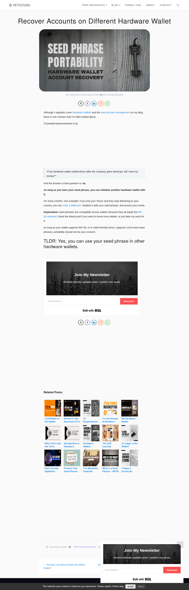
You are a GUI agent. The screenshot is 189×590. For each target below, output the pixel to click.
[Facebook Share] (87, 103)
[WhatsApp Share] (107, 103)
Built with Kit (92, 310)
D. (19, 5)
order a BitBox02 (71, 205)
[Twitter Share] (80, 103)
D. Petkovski (73, 95)
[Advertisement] (94, 147)
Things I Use (133, 5)
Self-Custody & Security (112, 95)
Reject (140, 586)
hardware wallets (82, 112)
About (150, 5)
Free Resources (93, 5)
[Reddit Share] (100, 103)
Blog (115, 5)
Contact (166, 5)
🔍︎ (178, 5)
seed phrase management (115, 112)
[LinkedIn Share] (94, 103)
